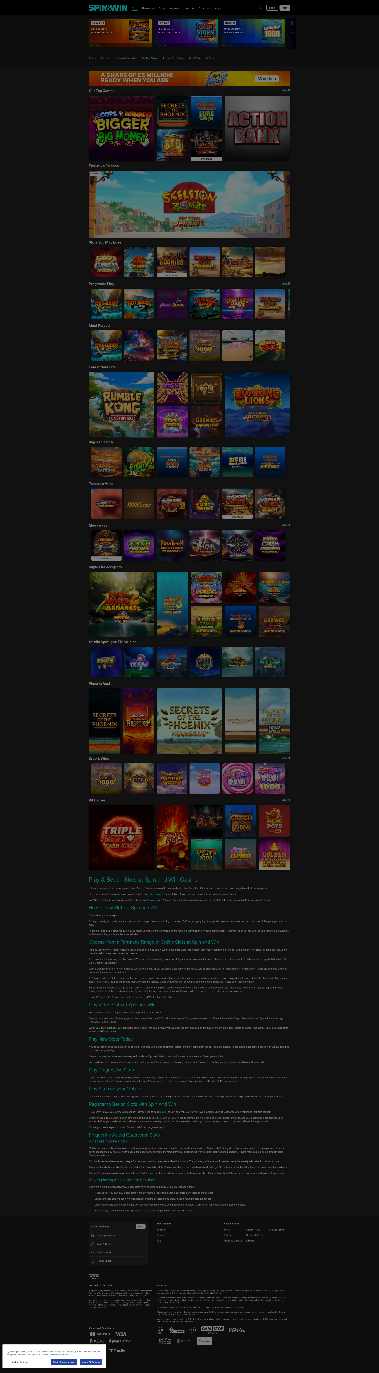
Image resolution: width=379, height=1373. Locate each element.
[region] (54, 1356)
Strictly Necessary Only (64, 1362)
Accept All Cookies (91, 1362)
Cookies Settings (19, 1362)
